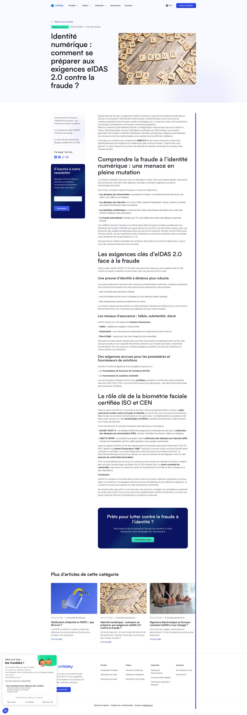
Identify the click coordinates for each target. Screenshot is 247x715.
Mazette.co (148, 705)
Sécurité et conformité (135, 679)
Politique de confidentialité (121, 705)
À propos (128, 6)
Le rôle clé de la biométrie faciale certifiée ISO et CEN (67, 141)
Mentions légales (101, 705)
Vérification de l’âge (108, 675)
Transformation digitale (161, 678)
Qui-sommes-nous (184, 670)
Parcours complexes (134, 670)
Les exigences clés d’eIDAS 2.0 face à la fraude (67, 131)
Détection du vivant (108, 679)
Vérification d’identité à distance (160, 683)
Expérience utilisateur (135, 675)
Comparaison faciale (109, 670)
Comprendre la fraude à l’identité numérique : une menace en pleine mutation (67, 120)
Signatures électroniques (157, 671)
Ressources (115, 6)
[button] (73, 5)
